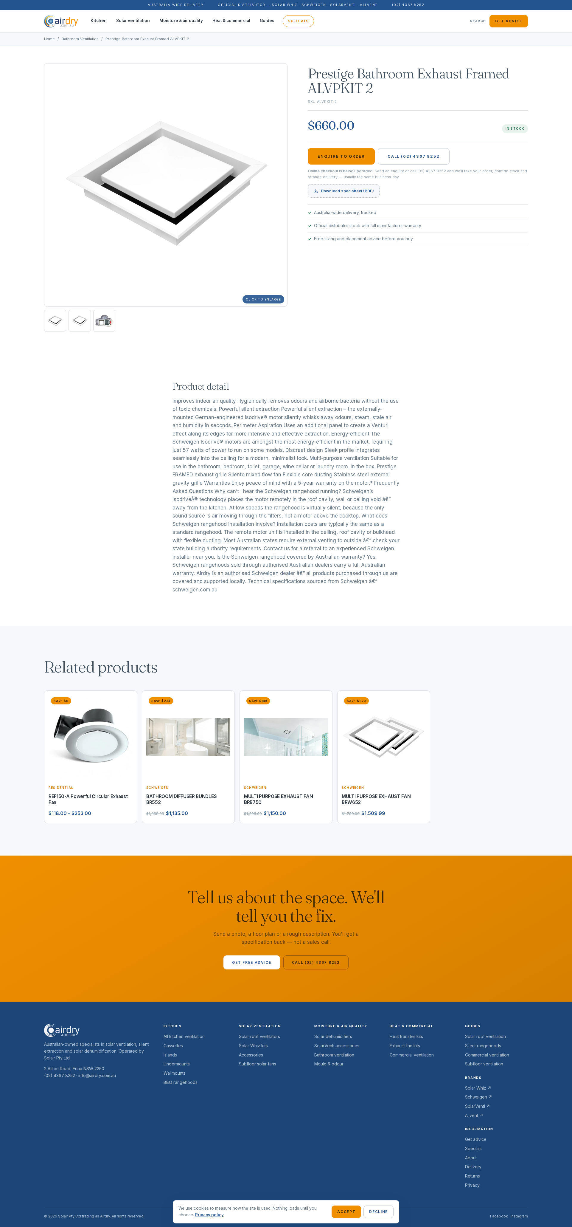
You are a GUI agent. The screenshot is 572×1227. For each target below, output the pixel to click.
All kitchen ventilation (184, 1036)
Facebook (499, 1216)
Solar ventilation (133, 20)
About (471, 1157)
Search (478, 21)
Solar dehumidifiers (333, 1036)
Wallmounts (175, 1073)
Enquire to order (341, 156)
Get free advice (251, 962)
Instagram (519, 1216)
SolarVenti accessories (336, 1045)
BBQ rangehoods (181, 1082)
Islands (170, 1054)
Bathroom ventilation (334, 1054)
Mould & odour (328, 1063)
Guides (267, 20)
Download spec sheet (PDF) (347, 190)
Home (49, 39)
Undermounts (177, 1063)
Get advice (508, 21)
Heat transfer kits (406, 1036)
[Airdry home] (61, 21)
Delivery (473, 1166)
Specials (298, 20)
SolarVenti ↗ (477, 1106)
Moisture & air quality (181, 20)
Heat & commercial (231, 20)
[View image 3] (104, 321)
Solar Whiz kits (253, 1045)
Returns (472, 1175)
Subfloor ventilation (484, 1063)
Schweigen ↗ (478, 1096)
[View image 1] (55, 321)
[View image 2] (80, 321)
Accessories (251, 1054)
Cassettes (173, 1045)
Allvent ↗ (474, 1115)
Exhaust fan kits (405, 1045)
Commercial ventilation (412, 1054)
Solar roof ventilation (485, 1036)
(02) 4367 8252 (408, 5)
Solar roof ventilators (259, 1036)
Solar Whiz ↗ (478, 1087)
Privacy (472, 1185)
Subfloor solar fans (257, 1063)
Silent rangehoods (483, 1045)
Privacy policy (209, 1214)
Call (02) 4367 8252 (414, 156)
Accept (346, 1211)
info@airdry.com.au (97, 1075)
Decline (378, 1211)
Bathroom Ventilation (80, 39)
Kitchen (99, 20)
